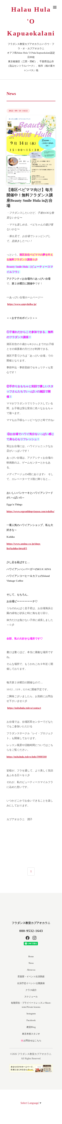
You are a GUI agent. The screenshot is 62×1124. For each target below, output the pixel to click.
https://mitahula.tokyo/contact (24, 708)
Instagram (31, 1013)
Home (31, 956)
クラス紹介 (31, 990)
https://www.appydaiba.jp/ (22, 304)
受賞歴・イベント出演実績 (31, 976)
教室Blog (31, 1027)
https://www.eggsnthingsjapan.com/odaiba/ (30, 511)
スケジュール (31, 996)
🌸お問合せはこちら (31, 1040)
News (31, 963)
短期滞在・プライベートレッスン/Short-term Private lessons (31, 1005)
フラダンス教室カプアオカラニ (31, 922)
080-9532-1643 (31, 931)
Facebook (31, 1020)
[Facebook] (27, 938)
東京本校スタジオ (31, 1033)
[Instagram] (34, 938)
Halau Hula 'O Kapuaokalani (31, 21)
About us (31, 969)
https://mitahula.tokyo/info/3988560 (27, 756)
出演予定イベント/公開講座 (31, 983)
